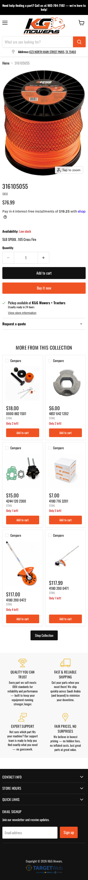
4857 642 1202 (59, 413)
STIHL (9, 418)
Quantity (7, 248)
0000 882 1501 (16, 413)
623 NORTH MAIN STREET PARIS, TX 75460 (52, 51)
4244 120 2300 (16, 500)
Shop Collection (44, 635)
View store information (22, 313)
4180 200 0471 (59, 588)
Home (5, 63)
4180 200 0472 (16, 599)
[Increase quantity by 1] (44, 258)
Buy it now (44, 288)
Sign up (69, 832)
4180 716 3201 (58, 500)
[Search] (79, 41)
